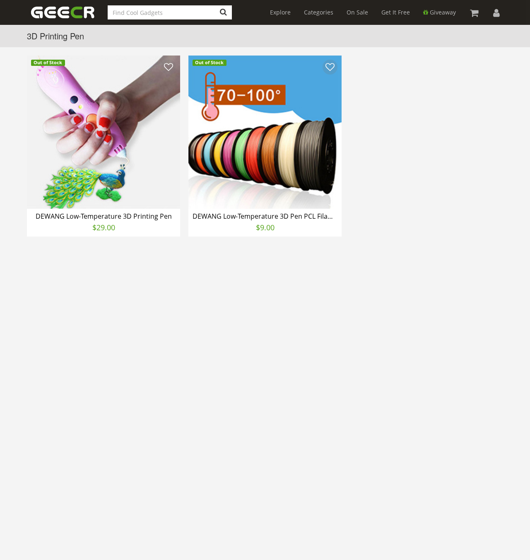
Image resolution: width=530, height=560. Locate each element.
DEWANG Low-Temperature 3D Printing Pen (104, 216)
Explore (280, 12)
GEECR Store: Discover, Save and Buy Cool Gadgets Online (69, 17)
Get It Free (395, 12)
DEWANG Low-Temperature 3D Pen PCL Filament (266, 216)
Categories (318, 12)
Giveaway (442, 12)
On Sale (357, 12)
